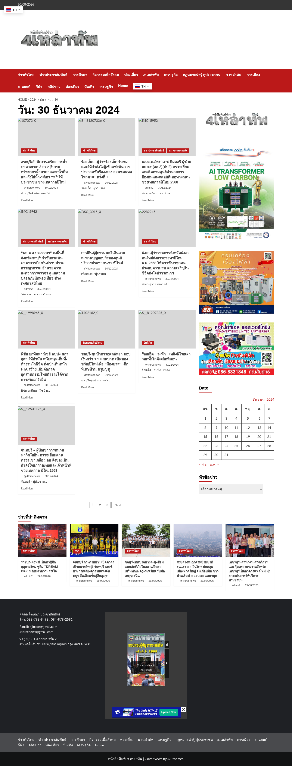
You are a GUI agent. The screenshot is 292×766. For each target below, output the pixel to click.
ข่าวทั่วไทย (26, 75)
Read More (27, 200)
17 (226, 436)
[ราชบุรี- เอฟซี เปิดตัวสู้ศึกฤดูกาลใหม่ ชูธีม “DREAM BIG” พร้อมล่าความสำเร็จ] (42, 540)
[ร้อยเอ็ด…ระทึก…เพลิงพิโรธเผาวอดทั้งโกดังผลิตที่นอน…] (167, 329)
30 (216, 455)
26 (248, 446)
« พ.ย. (203, 464)
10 (226, 427)
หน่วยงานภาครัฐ (178, 150)
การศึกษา (80, 75)
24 (226, 446)
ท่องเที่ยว (131, 75)
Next (118, 505)
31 (226, 455)
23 (216, 446)
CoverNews (153, 759)
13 (259, 427)
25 (236, 446)
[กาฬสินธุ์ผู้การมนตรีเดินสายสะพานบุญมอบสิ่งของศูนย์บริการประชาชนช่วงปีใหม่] (106, 228)
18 (236, 436)
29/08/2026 (44, 576)
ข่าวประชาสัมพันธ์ (53, 75)
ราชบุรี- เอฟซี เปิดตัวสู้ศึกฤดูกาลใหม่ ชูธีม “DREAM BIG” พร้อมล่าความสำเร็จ (39, 566)
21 (269, 436)
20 (259, 436)
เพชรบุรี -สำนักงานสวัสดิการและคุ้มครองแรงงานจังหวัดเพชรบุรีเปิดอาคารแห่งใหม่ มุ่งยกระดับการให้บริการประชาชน (249, 571)
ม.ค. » (214, 464)
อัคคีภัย (148, 342)
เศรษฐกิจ (171, 75)
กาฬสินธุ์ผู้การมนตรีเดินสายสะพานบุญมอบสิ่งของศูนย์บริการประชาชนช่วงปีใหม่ (103, 258)
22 (205, 446)
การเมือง (253, 75)
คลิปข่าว (53, 86)
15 (205, 436)
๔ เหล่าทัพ (151, 75)
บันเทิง (89, 86)
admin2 (149, 187)
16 (216, 436)
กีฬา (39, 86)
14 (269, 427)
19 (248, 436)
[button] (271, 80)
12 (248, 427)
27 (259, 446)
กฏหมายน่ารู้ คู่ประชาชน (201, 75)
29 (205, 455)
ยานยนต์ (24, 86)
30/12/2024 (51, 187)
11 (236, 427)
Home (123, 86)
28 (269, 446)
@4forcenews (32, 187)
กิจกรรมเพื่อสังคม (106, 75)
